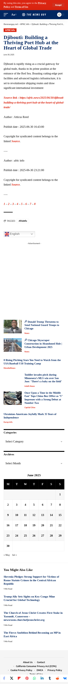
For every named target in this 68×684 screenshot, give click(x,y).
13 (42, 515)
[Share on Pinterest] (27, 678)
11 (25, 515)
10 (16, 515)
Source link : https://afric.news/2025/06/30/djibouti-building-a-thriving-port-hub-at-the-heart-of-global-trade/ (34, 102)
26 (33, 535)
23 (8, 535)
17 (16, 525)
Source (15, 141)
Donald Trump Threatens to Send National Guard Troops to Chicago (41, 325)
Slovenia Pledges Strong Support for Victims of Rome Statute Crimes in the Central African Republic (31, 580)
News (26, 333)
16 (8, 525)
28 (51, 535)
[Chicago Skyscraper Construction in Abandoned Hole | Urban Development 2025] (13, 345)
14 (51, 515)
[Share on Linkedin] (42, 678)
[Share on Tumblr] (49, 678)
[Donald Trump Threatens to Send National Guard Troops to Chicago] (13, 326)
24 (16, 535)
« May (7, 555)
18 (25, 525)
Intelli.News (29, 386)
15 (60, 515)
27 (42, 535)
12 (33, 515)
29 (60, 535)
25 (25, 535)
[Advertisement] (34, 280)
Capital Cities (29, 407)
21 (51, 525)
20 (42, 525)
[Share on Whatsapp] (34, 678)
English (14, 233)
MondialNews (9, 368)
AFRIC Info (10, 30)
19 (33, 525)
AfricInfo (23, 221)
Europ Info (8, 422)
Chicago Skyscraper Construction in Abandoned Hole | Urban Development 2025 (43, 343)
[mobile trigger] (7, 14)
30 (8, 545)
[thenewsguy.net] (34, 14)
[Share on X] (11, 678)
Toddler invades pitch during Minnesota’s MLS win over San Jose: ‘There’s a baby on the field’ (43, 378)
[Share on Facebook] (4, 678)
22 (60, 525)
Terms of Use (21, 7)
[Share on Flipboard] (19, 678)
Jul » (14, 555)
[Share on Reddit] (57, 678)
